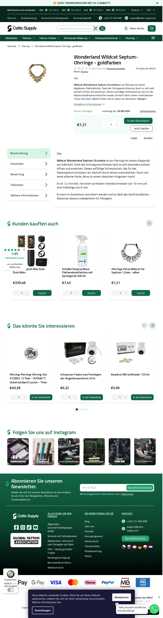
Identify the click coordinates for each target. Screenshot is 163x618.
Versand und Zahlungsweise (55, 18)
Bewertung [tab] (17, 174)
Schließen (98, 138)
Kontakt (89, 531)
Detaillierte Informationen (88, 104)
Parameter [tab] (17, 164)
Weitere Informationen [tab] (25, 195)
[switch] (10, 590)
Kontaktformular (135, 538)
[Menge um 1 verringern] (105, 124)
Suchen (102, 28)
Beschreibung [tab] (19, 153)
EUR (149, 10)
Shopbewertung (28, 18)
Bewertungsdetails (116, 68)
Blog (87, 521)
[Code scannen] (95, 28)
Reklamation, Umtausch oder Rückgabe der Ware (61, 542)
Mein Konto (137, 28)
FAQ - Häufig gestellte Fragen (60, 550)
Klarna (88, 556)
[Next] (152, 325)
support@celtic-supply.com (135, 528)
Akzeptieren (122, 597)
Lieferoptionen (148, 111)
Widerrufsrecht (56, 567)
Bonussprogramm (82, 18)
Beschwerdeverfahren (59, 562)
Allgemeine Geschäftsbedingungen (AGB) (60, 527)
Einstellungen (43, 610)
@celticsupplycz (29, 527)
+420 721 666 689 (137, 521)
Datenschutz (92, 541)
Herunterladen (92, 546)
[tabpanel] (31, 368)
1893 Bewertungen (15, 257)
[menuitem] (11, 38)
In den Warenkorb (138, 121)
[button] (154, 609)
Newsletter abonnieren (140, 488)
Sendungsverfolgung (59, 557)
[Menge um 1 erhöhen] (117, 124)
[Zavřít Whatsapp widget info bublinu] (117, 604)
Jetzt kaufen (141, 128)
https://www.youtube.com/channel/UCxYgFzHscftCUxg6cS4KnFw (35, 527)
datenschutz (127, 494)
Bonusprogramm (94, 536)
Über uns (11, 18)
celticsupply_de (22, 527)
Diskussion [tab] (17, 185)
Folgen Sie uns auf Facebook (16, 527)
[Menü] (16, 570)
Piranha (84, 71)
